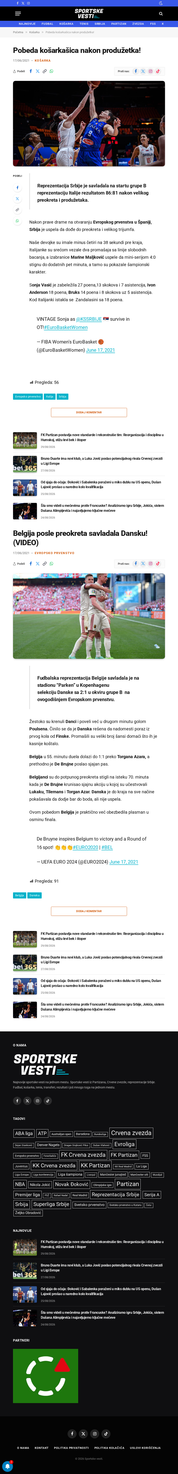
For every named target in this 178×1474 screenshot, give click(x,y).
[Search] (160, 13)
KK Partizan (95, 1165)
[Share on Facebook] (30, 71)
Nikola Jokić (40, 1185)
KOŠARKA (66, 23)
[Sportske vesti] (89, 14)
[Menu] (18, 13)
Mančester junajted (113, 1174)
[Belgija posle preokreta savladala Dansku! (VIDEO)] (89, 616)
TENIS (84, 23)
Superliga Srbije (51, 1204)
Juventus (21, 1166)
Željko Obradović (28, 1213)
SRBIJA (100, 23)
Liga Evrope (22, 1174)
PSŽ (47, 1195)
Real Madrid (80, 1195)
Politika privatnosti (71, 1447)
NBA (20, 1184)
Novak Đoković (71, 1184)
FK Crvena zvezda (83, 1155)
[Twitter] (17, 198)
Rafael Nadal (61, 1195)
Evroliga (124, 1144)
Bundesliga (100, 1134)
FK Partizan (124, 1155)
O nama (23, 1447)
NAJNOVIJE (27, 23)
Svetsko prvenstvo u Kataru (125, 1205)
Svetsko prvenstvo (89, 1205)
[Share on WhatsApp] (51, 71)
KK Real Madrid (123, 1166)
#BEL (107, 847)
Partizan (128, 1184)
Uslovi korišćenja (145, 1447)
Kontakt (42, 1447)
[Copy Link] (44, 71)
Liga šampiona (70, 1174)
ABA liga (24, 1133)
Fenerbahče (50, 1156)
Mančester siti (139, 1174)
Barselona (83, 1134)
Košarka (43, 60)
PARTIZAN (118, 23)
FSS (153, 23)
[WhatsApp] (17, 220)
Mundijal (157, 1174)
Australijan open (61, 1134)
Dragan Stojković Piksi (76, 1145)
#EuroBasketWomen (65, 327)
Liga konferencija (43, 1174)
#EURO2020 (85, 847)
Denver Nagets (48, 1145)
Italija (49, 396)
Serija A (151, 1194)
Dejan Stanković (23, 1145)
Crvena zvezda (131, 1133)
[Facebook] (17, 187)
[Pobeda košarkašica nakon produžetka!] (89, 123)
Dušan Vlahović (101, 1145)
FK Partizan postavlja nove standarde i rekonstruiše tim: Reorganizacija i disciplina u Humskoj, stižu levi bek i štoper (102, 437)
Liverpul (91, 1174)
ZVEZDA (138, 23)
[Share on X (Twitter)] (37, 71)
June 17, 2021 (100, 350)
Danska (35, 895)
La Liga (141, 1166)
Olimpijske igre (102, 1185)
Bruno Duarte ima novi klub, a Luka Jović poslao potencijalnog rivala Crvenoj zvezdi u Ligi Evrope (101, 461)
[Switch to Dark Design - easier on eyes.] (160, 3)
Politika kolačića (109, 1447)
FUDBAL (47, 23)
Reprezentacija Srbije (115, 1194)
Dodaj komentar (89, 412)
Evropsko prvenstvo (28, 396)
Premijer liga (27, 1194)
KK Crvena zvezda (54, 1165)
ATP (42, 1133)
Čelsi (149, 1205)
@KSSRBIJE (89, 319)
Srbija (62, 396)
